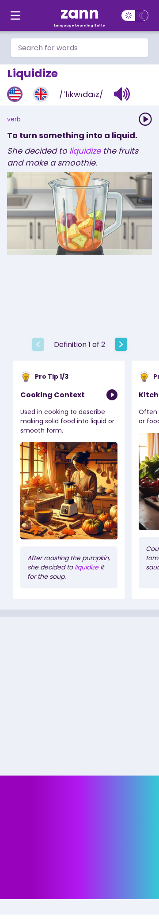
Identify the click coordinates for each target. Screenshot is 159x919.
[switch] (134, 15)
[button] (122, 94)
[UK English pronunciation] (41, 94)
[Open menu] (15, 15)
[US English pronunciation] (15, 94)
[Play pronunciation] (145, 119)
